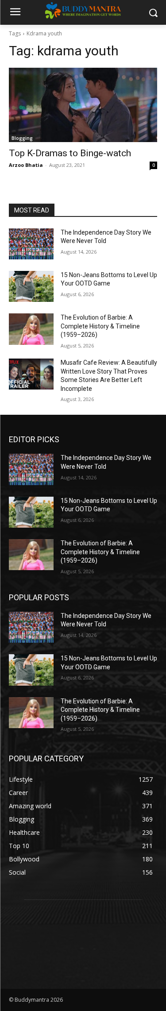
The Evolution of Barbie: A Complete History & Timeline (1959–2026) (100, 326)
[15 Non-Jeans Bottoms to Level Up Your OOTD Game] (31, 286)
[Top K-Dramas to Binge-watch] (83, 105)
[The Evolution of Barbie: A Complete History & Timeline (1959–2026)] (31, 328)
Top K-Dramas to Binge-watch (70, 153)
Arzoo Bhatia (26, 165)
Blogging (22, 138)
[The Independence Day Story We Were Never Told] (31, 243)
